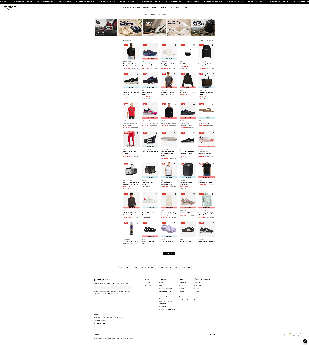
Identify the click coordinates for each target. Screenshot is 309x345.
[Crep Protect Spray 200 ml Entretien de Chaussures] (131, 229)
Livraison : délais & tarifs (166, 288)
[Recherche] (296, 7)
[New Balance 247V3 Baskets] (206, 229)
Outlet (195, 300)
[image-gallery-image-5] (203, 27)
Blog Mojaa (148, 285)
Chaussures (182, 282)
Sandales (181, 294)
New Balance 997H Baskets (187, 213)
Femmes (196, 291)
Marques (196, 297)
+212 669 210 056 (101, 323)
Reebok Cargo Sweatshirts (168, 123)
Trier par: (203, 40)
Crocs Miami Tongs (203, 123)
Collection (152, 14)
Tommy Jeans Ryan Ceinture (150, 151)
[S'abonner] (130, 288)
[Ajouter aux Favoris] (137, 45)
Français (96, 334)
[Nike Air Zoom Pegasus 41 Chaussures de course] (188, 139)
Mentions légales (164, 306)
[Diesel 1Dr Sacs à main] (188, 51)
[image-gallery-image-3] (154, 27)
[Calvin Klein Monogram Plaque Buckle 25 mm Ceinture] (169, 139)
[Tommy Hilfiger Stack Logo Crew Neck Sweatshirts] (131, 51)
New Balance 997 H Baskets (150, 123)
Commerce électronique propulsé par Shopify (120, 338)
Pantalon (181, 291)
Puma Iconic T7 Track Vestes (188, 92)
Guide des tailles (164, 294)
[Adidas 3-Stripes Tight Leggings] (131, 139)
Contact (161, 282)
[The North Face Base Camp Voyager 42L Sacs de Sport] (131, 170)
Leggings (181, 288)
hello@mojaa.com (101, 320)
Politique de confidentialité (167, 309)
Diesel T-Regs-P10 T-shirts (205, 182)
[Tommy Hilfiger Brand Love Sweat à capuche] (206, 51)
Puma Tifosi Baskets (185, 241)
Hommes (196, 288)
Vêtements (182, 285)
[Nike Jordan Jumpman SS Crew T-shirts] (131, 110)
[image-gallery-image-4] (179, 27)
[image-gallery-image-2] (130, 27)
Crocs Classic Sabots (167, 241)
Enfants (196, 294)
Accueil (145, 14)
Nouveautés (197, 285)
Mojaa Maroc (102, 338)
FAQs (160, 285)
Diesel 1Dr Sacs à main (186, 64)
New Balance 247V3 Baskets (206, 241)
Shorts (181, 297)
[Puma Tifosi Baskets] (188, 229)
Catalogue (197, 282)
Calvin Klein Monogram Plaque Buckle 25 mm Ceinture (167, 154)
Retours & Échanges (165, 291)
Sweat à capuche (184, 300)
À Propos (147, 282)
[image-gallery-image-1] (106, 27)
